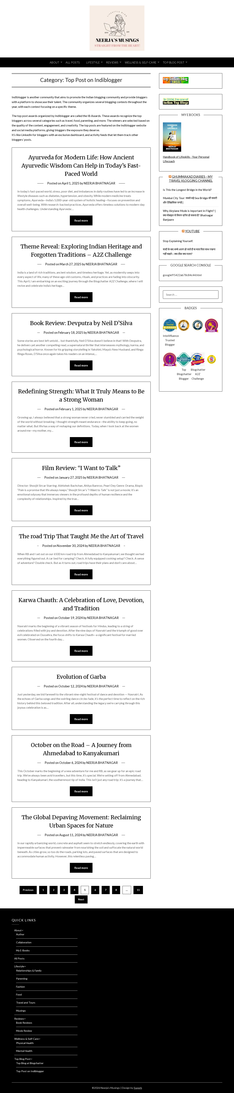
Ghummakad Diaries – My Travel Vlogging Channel (191, 179)
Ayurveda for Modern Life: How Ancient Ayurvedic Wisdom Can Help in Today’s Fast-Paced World (81, 165)
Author (20, 934)
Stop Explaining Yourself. (178, 241)
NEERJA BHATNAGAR (99, 183)
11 (138, 889)
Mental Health (24, 1050)
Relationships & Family (28, 970)
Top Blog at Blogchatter (30, 1063)
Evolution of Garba (81, 676)
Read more (81, 220)
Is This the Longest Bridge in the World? (187, 189)
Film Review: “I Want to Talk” (81, 468)
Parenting (21, 978)
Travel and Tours (25, 1002)
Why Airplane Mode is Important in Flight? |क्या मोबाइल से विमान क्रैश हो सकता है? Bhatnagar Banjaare (189, 215)
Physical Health (25, 1043)
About (54, 62)
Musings (21, 1010)
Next (81, 899)
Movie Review (24, 1030)
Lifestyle (93, 62)
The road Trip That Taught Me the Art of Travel (81, 536)
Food (19, 994)
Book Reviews (24, 1022)
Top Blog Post (173, 62)
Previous (28, 889)
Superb (138, 1087)
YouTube (192, 231)
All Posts (73, 62)
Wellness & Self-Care (140, 62)
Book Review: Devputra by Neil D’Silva (81, 323)
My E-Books (23, 950)
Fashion (20, 986)
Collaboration (23, 942)
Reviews (112, 62)
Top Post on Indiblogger (30, 1071)
